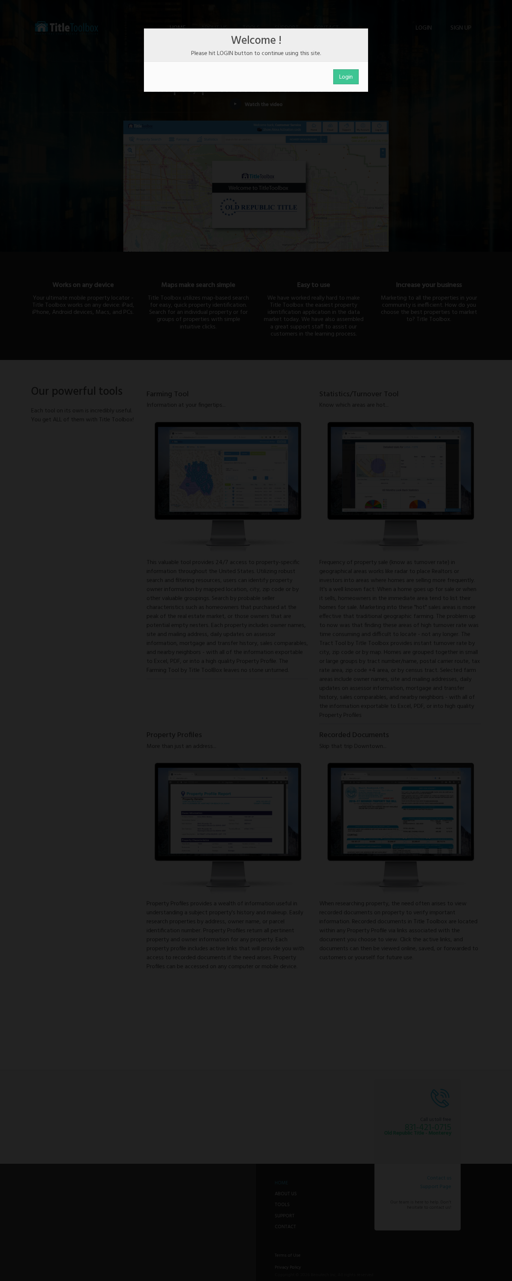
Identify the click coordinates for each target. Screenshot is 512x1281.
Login (346, 77)
